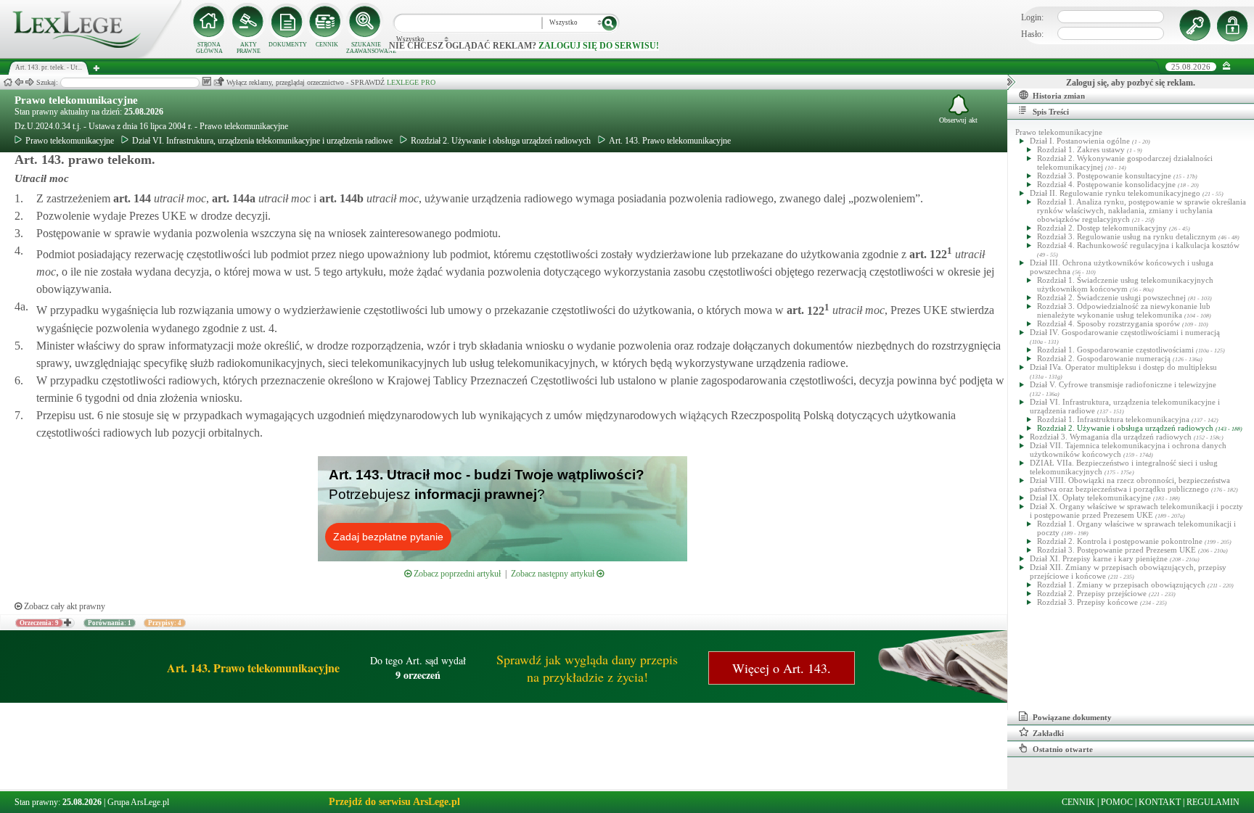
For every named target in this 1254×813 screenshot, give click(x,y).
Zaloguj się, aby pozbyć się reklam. (1130, 83)
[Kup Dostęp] (326, 21)
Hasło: (1032, 34)
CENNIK (327, 44)
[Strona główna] (90, 55)
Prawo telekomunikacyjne (76, 100)
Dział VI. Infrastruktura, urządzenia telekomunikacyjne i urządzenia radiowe (262, 141)
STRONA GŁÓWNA (209, 47)
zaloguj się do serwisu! (598, 46)
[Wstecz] (19, 82)
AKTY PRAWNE (249, 47)
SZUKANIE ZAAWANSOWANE (365, 47)
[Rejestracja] (1234, 25)
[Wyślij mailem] (218, 81)
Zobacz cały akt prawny (63, 606)
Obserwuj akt (958, 120)
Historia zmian (1059, 95)
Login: (1032, 17)
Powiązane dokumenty (1072, 717)
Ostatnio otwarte (1063, 749)
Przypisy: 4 (164, 623)
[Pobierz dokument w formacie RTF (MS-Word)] (206, 81)
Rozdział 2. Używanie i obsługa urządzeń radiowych (501, 141)
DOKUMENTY (288, 44)
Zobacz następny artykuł (554, 574)
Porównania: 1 (109, 623)
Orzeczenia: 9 (39, 623)
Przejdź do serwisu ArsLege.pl (394, 801)
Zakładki (1048, 733)
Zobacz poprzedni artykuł (456, 574)
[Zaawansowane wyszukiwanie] (365, 21)
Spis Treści (1051, 111)
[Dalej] (29, 82)
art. (130, 198)
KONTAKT (1160, 802)
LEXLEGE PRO (411, 82)
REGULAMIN (1213, 802)
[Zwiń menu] (1227, 66)
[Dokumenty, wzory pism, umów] (287, 21)
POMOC (1117, 802)
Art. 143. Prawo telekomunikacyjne (670, 141)
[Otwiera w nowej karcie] (67, 623)
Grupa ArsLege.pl (138, 802)
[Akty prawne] (248, 21)
